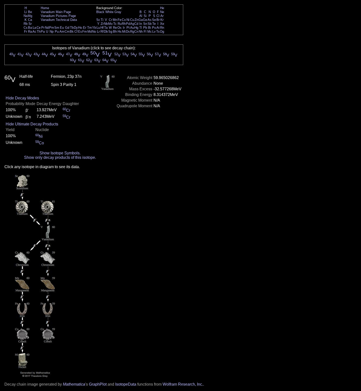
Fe (119, 20)
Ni (127, 20)
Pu (57, 31)
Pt (128, 27)
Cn (136, 31)
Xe (162, 24)
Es (80, 31)
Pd (128, 24)
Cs (26, 27)
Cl (157, 16)
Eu (62, 27)
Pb (145, 27)
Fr (25, 31)
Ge (145, 20)
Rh (124, 24)
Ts (158, 31)
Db (106, 31)
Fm (84, 31)
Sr (30, 24)
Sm (56, 27)
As (150, 20)
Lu (98, 27)
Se (154, 20)
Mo (110, 24)
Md (89, 31)
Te (154, 24)
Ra (30, 31)
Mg (30, 16)
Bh (115, 31)
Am (61, 31)
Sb (150, 24)
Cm (67, 31)
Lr (98, 31)
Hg (136, 27)
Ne (162, 12)
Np (52, 31)
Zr (102, 24)
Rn (162, 27)
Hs (120, 31)
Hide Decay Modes (22, 98)
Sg (110, 31)
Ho (80, 27)
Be (30, 12)
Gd (67, 27)
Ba (30, 27)
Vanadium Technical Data (59, 20)
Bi (149, 27)
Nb (106, 24)
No (94, 31)
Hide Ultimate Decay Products (32, 124)
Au (132, 27)
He (162, 8)
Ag (132, 24)
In (140, 24)
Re (115, 27)
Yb (94, 27)
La (34, 27)
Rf (102, 31)
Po (154, 27)
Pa (43, 31)
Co (124, 20)
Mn (115, 20)
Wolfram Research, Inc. (183, 384)
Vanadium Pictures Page (58, 16)
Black (100, 12)
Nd (47, 27)
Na (26, 16)
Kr (162, 20)
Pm (51, 27)
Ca (30, 20)
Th (39, 31)
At (158, 27)
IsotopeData (125, 384)
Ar (162, 16)
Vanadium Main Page (56, 12)
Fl (145, 31)
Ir (124, 27)
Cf (76, 31)
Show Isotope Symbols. (60, 153)
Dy (76, 27)
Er (84, 27)
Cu (132, 20)
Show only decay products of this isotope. (60, 157)
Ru (120, 24)
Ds (128, 31)
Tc (115, 24)
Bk (72, 31)
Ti (102, 20)
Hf (102, 27)
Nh (141, 31)
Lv (154, 31)
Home (45, 8)
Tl (140, 27)
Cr (110, 20)
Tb (72, 27)
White (109, 12)
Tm (89, 27)
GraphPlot (98, 384)
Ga (141, 20)
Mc (149, 31)
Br (158, 20)
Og (162, 31)
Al (140, 16)
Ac (34, 31)
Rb (26, 24)
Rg (132, 31)
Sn (145, 24)
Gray (117, 12)
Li (25, 12)
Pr (42, 27)
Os (119, 27)
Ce (39, 27)
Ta (106, 27)
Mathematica (74, 384)
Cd (136, 24)
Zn (136, 20)
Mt (124, 31)
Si (145, 16)
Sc (98, 20)
